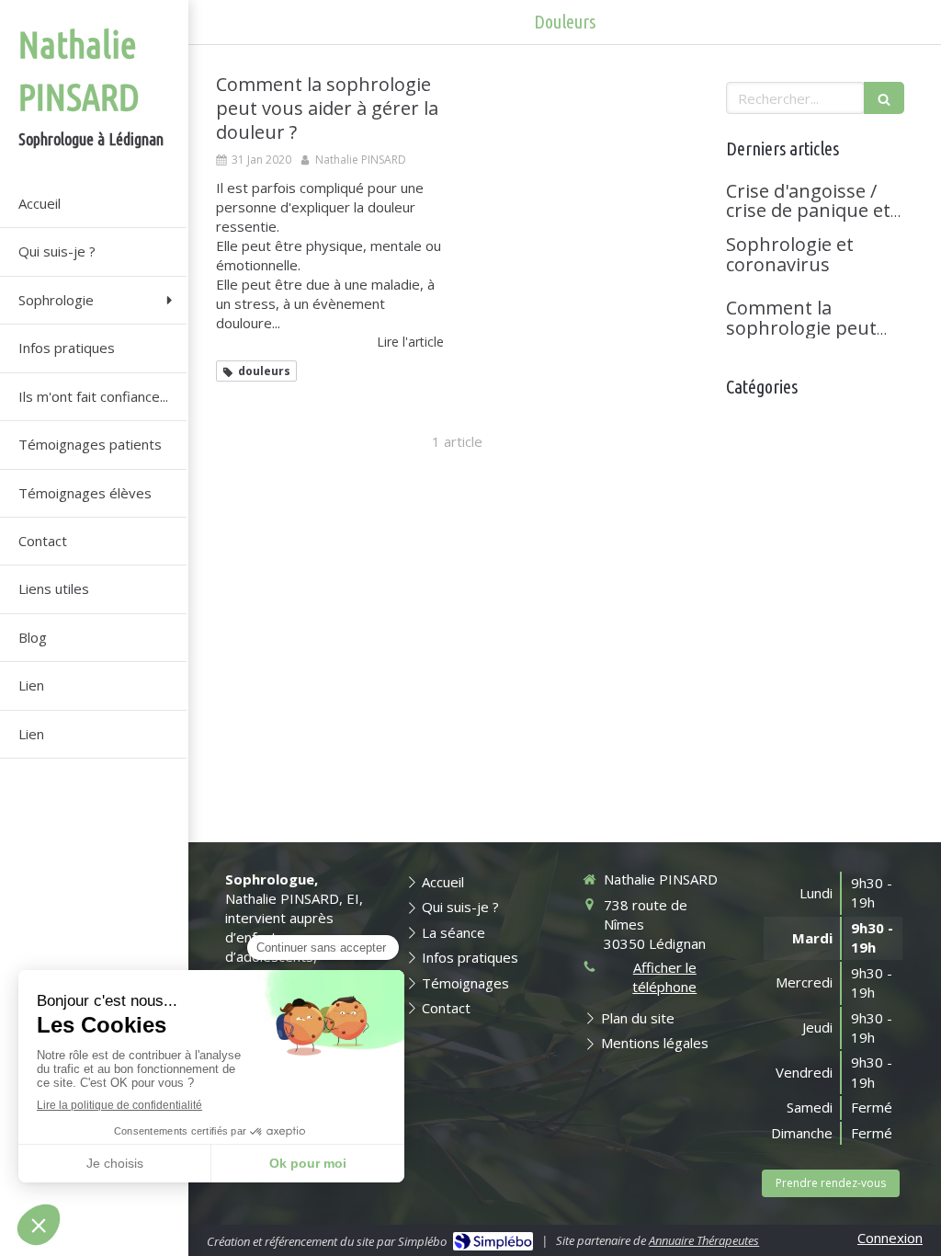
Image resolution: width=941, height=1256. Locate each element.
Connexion (890, 1237)
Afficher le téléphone (664, 977)
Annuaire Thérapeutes (704, 1240)
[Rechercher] (884, 98)
